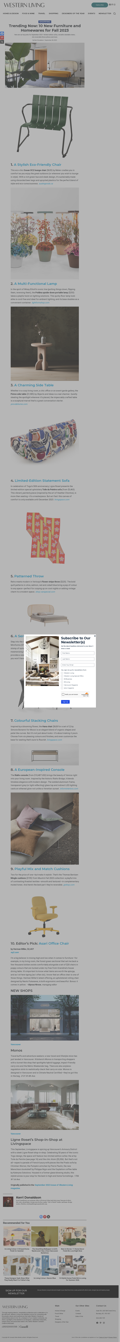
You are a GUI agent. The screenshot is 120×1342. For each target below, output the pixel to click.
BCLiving (67, 682)
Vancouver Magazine (71, 685)
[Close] (95, 636)
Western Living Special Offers (73, 676)
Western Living (69, 673)
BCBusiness (68, 679)
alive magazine (69, 688)
